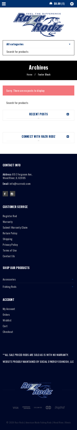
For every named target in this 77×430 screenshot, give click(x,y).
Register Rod (10, 216)
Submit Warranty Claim (15, 227)
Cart (5, 326)
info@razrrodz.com (19, 183)
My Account (9, 309)
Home (29, 74)
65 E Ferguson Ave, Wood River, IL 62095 (17, 176)
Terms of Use (10, 250)
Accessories (9, 279)
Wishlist (7, 320)
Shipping (7, 239)
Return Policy (10, 233)
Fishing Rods (9, 287)
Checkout (8, 332)
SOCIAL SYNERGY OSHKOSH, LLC (57, 361)
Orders (6, 314)
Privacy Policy (10, 244)
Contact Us (9, 256)
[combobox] (38, 44)
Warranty (8, 222)
